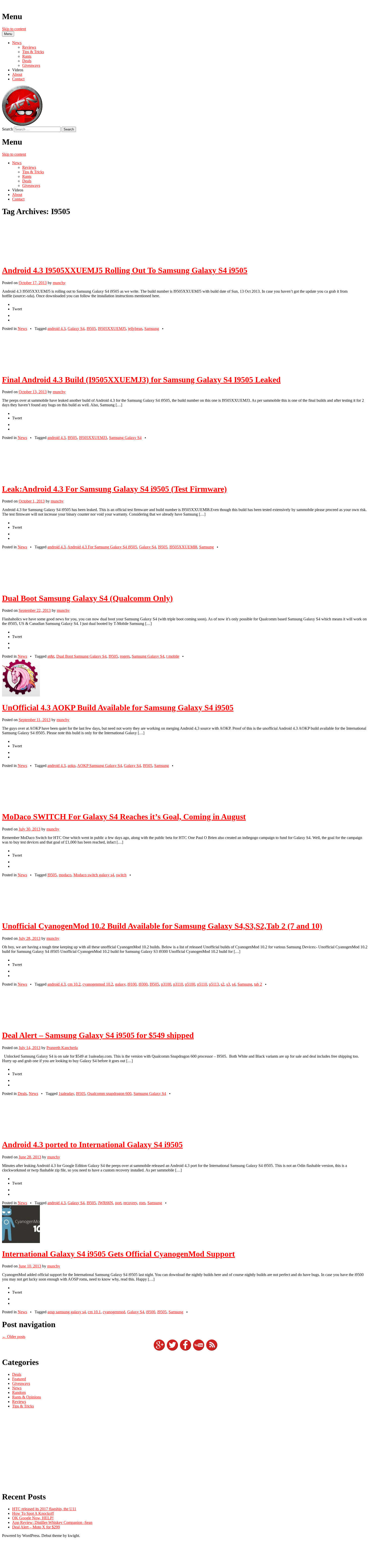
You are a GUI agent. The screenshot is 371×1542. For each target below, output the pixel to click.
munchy (59, 283)
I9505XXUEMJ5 (112, 328)
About (17, 74)
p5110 (202, 984)
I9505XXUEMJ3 (93, 437)
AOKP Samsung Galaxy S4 (99, 765)
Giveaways (31, 65)
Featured (19, 1379)
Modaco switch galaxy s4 (93, 875)
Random (19, 1392)
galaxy (120, 984)
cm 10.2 (74, 984)
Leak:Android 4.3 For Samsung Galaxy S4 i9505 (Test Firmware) (114, 488)
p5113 (214, 984)
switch (121, 875)
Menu (8, 34)
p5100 (190, 984)
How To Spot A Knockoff (33, 1513)
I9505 (91, 328)
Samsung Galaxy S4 (125, 437)
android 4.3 (56, 328)
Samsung (151, 328)
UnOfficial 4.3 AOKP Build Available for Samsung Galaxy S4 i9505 (117, 707)
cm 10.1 (94, 1312)
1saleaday (66, 1093)
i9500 (150, 1312)
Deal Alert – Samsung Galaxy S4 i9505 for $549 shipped (98, 1035)
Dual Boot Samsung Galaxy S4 (81, 656)
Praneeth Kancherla (62, 1048)
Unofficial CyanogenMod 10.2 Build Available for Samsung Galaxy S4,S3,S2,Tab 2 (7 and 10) (162, 925)
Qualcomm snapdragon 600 (109, 1093)
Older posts (13, 1336)
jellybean (135, 328)
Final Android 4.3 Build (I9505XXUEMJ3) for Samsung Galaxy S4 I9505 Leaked (141, 379)
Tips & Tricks (33, 52)
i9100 (132, 984)
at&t (50, 656)
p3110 (178, 984)
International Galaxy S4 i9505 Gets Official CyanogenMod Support (118, 1253)
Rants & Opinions (26, 1397)
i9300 (143, 984)
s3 (228, 984)
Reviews (29, 47)
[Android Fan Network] (22, 124)
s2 (222, 984)
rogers (125, 656)
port (118, 1203)
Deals (26, 61)
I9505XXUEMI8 (183, 547)
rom (142, 1203)
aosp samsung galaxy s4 (66, 1312)
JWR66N (105, 1203)
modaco (65, 875)
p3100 (166, 984)
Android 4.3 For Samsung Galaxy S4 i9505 (102, 547)
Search (7, 129)
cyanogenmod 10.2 (98, 984)
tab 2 (258, 984)
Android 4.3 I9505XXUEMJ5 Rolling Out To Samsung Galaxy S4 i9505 (124, 270)
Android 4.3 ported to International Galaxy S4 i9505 (92, 1144)
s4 (233, 984)
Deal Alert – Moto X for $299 (36, 1527)
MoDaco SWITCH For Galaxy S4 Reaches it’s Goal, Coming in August (124, 816)
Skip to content (14, 29)
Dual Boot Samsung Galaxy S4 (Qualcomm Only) (87, 598)
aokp (71, 765)
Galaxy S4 (76, 328)
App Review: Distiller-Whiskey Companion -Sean (52, 1522)
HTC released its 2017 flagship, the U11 (44, 1509)
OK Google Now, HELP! (33, 1518)
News (16, 43)
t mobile (172, 656)
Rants (26, 56)
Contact (18, 79)
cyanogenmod (114, 1312)
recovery (130, 1203)
